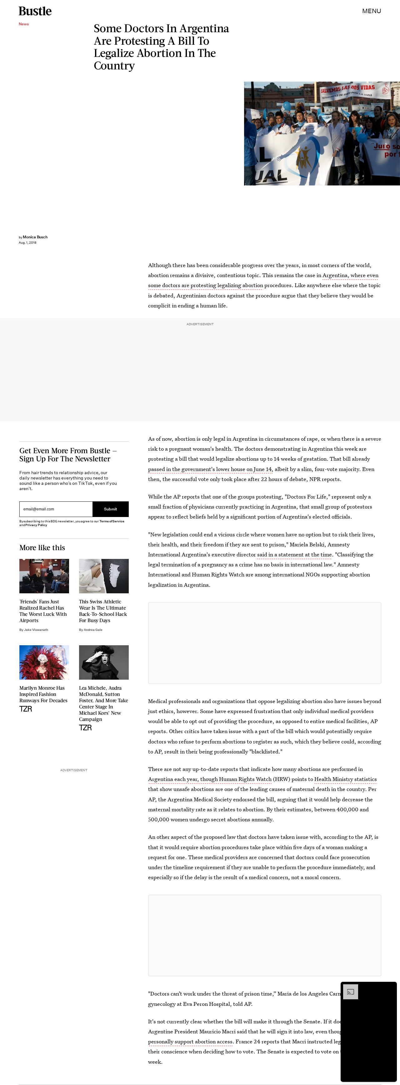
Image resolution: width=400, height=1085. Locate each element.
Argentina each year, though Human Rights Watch (210, 779)
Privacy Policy (36, 525)
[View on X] (264, 643)
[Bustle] (35, 11)
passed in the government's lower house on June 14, (210, 469)
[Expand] (347, 987)
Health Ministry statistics (345, 779)
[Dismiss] (390, 987)
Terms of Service (111, 521)
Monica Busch (35, 237)
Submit (110, 509)
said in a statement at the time (294, 554)
